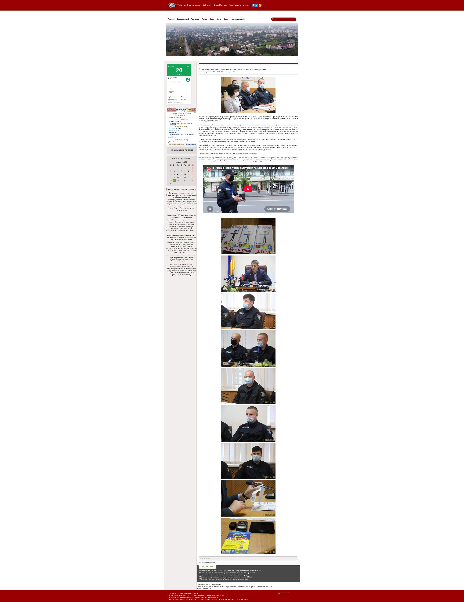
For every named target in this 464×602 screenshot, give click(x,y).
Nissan (208, 589)
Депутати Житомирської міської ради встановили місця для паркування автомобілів (230, 571)
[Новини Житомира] (184, 5)
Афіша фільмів (202, 585)
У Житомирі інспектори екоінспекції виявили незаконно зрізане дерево (224, 579)
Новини (208, 562)
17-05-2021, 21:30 (218, 72)
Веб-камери (207, 5)
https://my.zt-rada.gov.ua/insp (246, 154)
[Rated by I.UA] (283, 595)
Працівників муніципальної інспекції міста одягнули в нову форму (223, 575)
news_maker (207, 72)
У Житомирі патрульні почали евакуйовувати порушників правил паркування (227, 573)
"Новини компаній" (211, 599)
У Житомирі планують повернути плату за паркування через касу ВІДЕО (225, 577)
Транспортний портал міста (239, 5)
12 (178, 174)
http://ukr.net (243, 587)
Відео (213, 562)
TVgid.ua (252, 587)
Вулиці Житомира (220, 5)
